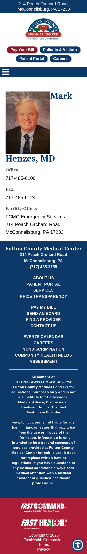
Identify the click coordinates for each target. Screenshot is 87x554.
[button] (78, 545)
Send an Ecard (43, 314)
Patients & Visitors (60, 50)
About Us (43, 278)
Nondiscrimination (43, 349)
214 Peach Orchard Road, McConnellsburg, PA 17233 (43, 6)
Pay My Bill (43, 307)
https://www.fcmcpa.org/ (40, 382)
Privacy (43, 549)
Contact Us (43, 326)
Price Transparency (43, 296)
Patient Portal (31, 59)
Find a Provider (43, 320)
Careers (60, 59)
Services (43, 290)
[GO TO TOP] (79, 550)
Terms (43, 544)
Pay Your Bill (22, 50)
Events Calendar (43, 337)
